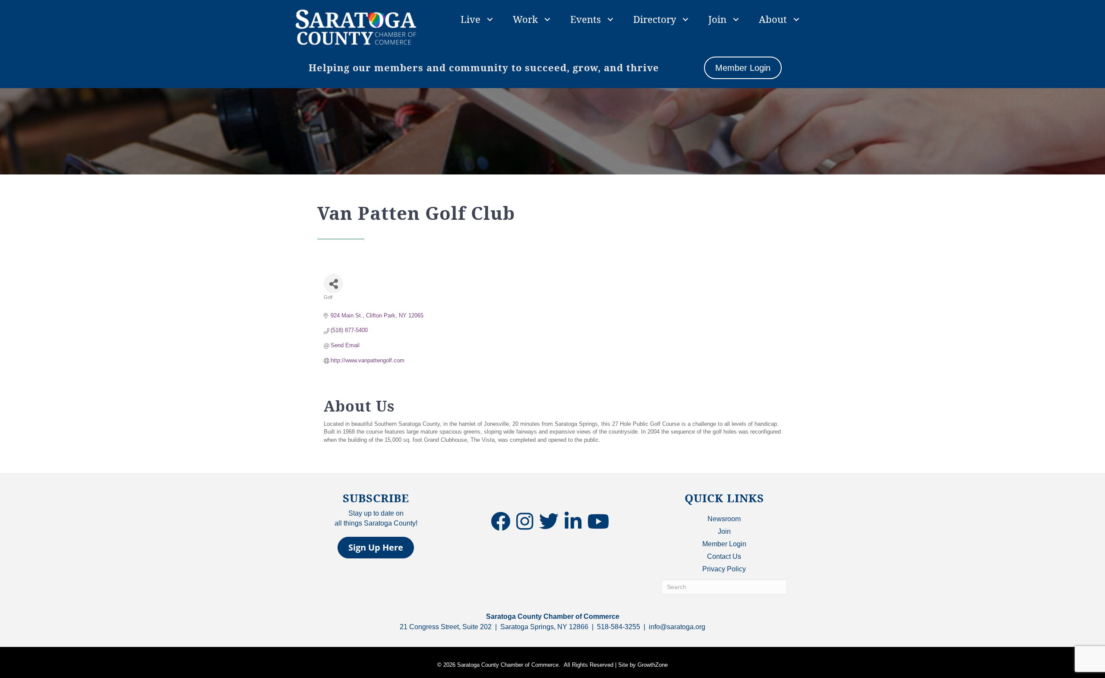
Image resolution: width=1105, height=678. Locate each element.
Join (717, 19)
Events (585, 19)
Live (470, 19)
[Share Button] (333, 283)
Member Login (724, 544)
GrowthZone (653, 665)
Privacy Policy (724, 569)
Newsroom (724, 519)
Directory (654, 19)
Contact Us (724, 556)
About (773, 19)
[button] (376, 547)
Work (525, 19)
